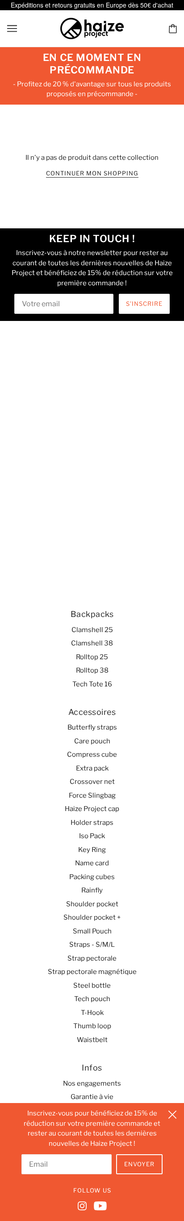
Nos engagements (92, 1083)
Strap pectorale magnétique (92, 972)
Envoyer (139, 1164)
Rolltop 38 (92, 670)
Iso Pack (92, 836)
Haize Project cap (92, 809)
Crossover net (92, 782)
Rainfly (92, 890)
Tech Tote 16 (92, 684)
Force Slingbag (92, 795)
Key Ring (92, 850)
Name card (92, 863)
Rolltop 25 (92, 657)
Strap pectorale (92, 958)
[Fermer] (172, 1113)
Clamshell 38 (92, 643)
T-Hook (92, 1013)
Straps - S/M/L (92, 945)
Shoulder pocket (92, 904)
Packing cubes (92, 877)
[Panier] (172, 28)
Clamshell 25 (92, 630)
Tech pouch (92, 999)
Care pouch (92, 741)
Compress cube (92, 754)
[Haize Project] (92, 27)
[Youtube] (98, 1205)
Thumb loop (92, 1026)
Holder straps (92, 823)
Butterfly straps (92, 727)
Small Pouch (92, 931)
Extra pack (92, 768)
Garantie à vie (92, 1097)
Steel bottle (92, 986)
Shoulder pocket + (92, 917)
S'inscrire (144, 303)
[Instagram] (84, 1205)
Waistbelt (92, 1040)
